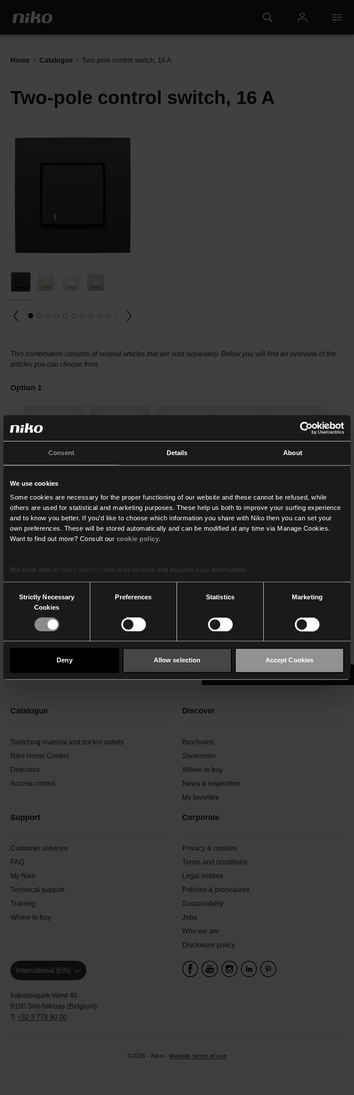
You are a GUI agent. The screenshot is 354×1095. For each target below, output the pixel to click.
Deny (64, 660)
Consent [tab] (61, 452)
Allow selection (177, 660)
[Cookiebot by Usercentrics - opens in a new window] (306, 427)
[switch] (133, 624)
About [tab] (292, 452)
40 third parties (77, 569)
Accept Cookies (289, 660)
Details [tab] (177, 452)
